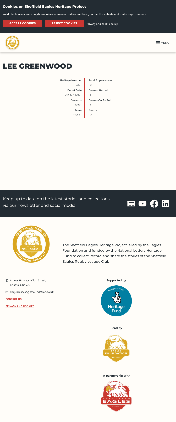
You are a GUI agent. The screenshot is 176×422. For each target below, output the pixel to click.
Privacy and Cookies (20, 306)
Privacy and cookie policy (102, 23)
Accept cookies (22, 23)
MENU (165, 42)
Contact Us (14, 299)
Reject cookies (64, 23)
